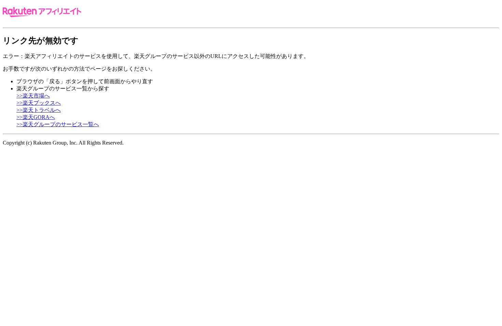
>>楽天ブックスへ (38, 103)
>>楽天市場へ (33, 96)
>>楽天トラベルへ (38, 110)
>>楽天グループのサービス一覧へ (57, 124)
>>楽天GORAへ (35, 117)
